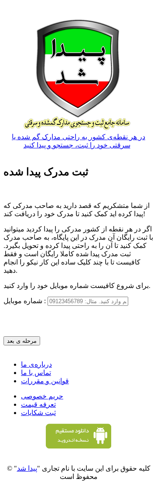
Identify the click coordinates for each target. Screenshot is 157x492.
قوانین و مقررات (45, 381)
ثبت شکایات (38, 412)
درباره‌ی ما (36, 364)
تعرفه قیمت (38, 404)
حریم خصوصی (42, 396)
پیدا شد (27, 468)
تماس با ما (36, 372)
